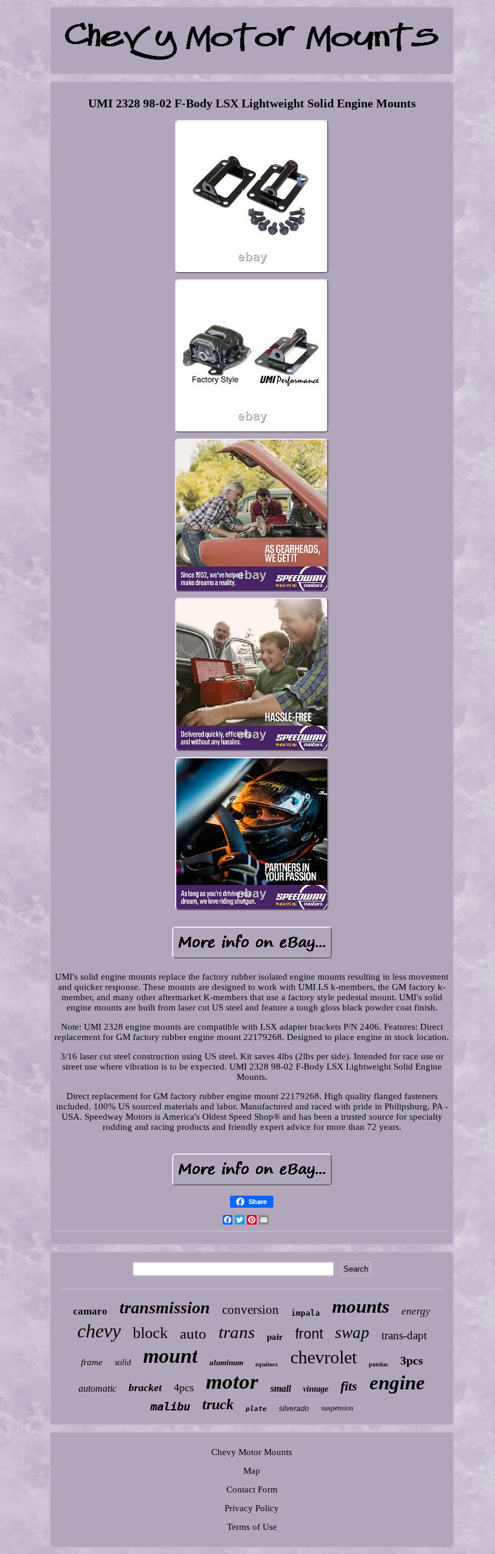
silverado (294, 1408)
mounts (360, 1306)
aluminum (226, 1362)
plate (256, 1409)
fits (348, 1386)
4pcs (184, 1387)
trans (237, 1332)
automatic (97, 1388)
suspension (337, 1408)
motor (232, 1382)
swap (352, 1333)
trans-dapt (404, 1335)
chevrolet (323, 1357)
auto (193, 1333)
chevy (99, 1331)
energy (415, 1311)
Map (251, 1471)
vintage (315, 1389)
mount (170, 1356)
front (309, 1334)
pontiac (378, 1364)
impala (305, 1313)
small (280, 1388)
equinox (266, 1364)
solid (123, 1362)
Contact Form (252, 1489)
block (150, 1333)
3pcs (411, 1360)
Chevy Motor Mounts (251, 1452)
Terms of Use (252, 1527)
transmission (165, 1307)
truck (218, 1404)
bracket (145, 1387)
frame (92, 1362)
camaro (90, 1311)
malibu (170, 1406)
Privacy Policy (252, 1508)
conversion (250, 1309)
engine (397, 1383)
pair (275, 1337)
